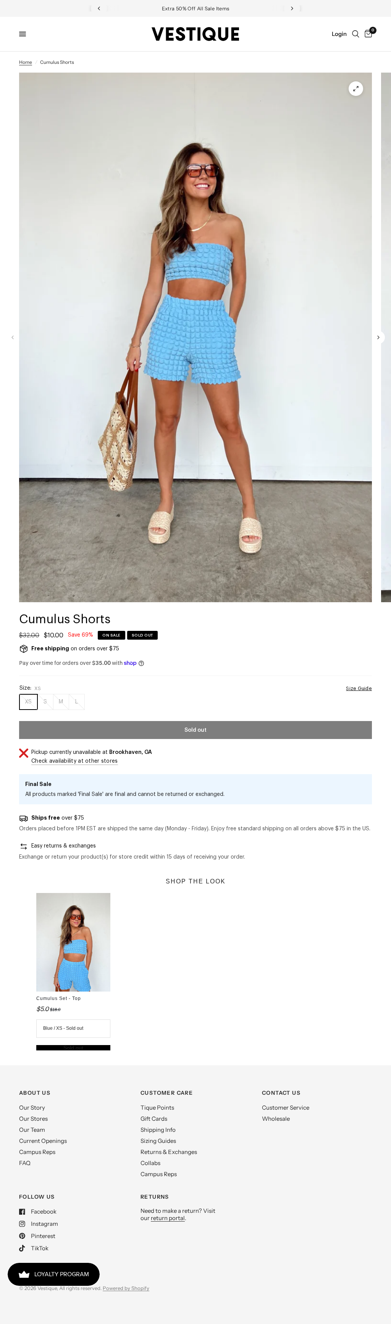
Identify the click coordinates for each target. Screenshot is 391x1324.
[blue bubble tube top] (356, 88)
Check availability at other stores (74, 761)
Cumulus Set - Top (58, 998)
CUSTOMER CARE (167, 1093)
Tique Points (157, 1107)
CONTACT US (281, 1093)
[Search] (355, 34)
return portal (168, 1218)
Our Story (32, 1107)
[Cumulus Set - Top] (73, 942)
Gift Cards (154, 1118)
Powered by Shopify (126, 1288)
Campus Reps (37, 1151)
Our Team (32, 1129)
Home (25, 62)
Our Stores (33, 1118)
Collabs (150, 1163)
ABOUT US (34, 1093)
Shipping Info (158, 1129)
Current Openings (43, 1140)
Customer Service (285, 1107)
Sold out (73, 1047)
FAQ (25, 1163)
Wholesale (276, 1118)
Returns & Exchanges (169, 1151)
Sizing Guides (158, 1140)
